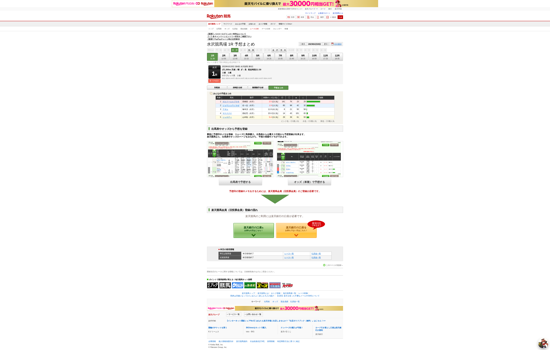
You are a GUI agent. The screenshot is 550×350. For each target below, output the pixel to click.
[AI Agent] (543, 343)
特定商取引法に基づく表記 (288, 341)
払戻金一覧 (316, 254)
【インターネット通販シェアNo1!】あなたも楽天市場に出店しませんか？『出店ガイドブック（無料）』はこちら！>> (276, 321)
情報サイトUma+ (285, 24)
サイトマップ (310, 13)
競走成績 (243, 29)
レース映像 (303, 293)
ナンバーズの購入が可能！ (292, 328)
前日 (303, 44)
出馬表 (219, 29)
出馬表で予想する (240, 181)
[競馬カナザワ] (287, 285)
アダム (225, 109)
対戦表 (217, 87)
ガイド (273, 24)
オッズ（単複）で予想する (309, 181)
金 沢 (275, 50)
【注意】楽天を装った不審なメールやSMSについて (298, 296)
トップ (211, 29)
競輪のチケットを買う (217, 328)
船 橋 (251, 50)
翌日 (326, 44)
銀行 (330, 9)
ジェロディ (227, 117)
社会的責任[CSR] (257, 341)
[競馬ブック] (212, 285)
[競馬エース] (262, 285)
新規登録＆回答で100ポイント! (290, 9)
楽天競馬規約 (241, 341)
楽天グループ (310, 9)
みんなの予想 (240, 24)
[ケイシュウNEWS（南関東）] (237, 285)
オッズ (227, 29)
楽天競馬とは (338, 13)
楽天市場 (338, 9)
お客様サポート (324, 13)
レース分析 (254, 29)
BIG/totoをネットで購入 (256, 328)
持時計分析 (237, 87)
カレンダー (277, 29)
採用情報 (271, 341)
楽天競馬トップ (214, 24)
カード (323, 9)
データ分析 (266, 29)
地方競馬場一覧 (289, 293)
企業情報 (212, 341)
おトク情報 (263, 24)
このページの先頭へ (334, 265)
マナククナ (227, 113)
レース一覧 (289, 254)
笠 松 (283, 50)
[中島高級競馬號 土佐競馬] (275, 285)
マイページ (227, 24)
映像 (286, 29)
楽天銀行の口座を (301, 227)
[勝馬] (225, 285)
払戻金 (235, 29)
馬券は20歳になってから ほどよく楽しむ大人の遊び (252, 296)
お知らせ (252, 24)
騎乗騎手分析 (258, 87)
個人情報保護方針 (226, 341)
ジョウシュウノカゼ (231, 105)
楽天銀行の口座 (254, 229)
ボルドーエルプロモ (231, 101)
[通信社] (250, 285)
